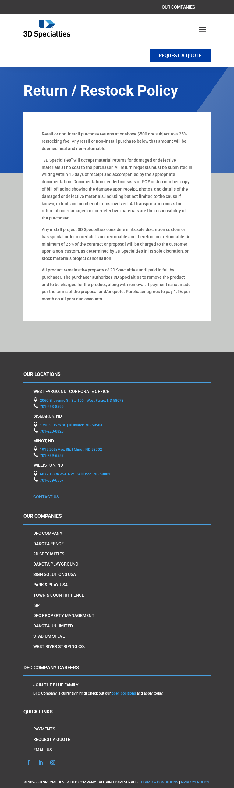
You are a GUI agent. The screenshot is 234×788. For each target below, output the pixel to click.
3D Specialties (48, 554)
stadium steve (49, 636)
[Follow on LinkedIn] (40, 762)
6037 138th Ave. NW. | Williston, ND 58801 (75, 474)
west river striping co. (59, 646)
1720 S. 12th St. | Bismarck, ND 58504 (71, 425)
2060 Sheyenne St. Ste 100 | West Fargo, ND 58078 (82, 400)
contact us (46, 496)
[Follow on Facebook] (28, 762)
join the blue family (56, 684)
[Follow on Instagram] (53, 762)
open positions (124, 693)
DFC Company (47, 533)
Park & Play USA (50, 584)
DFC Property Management (63, 615)
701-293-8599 (52, 407)
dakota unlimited (53, 625)
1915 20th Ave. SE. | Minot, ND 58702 (71, 449)
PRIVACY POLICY (195, 782)
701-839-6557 (52, 456)
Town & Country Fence (58, 595)
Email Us (42, 749)
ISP (36, 605)
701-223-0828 (52, 431)
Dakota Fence (48, 543)
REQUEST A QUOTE (180, 55)
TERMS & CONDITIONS (159, 782)
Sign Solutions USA (54, 574)
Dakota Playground (55, 564)
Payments (44, 729)
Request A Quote (51, 739)
